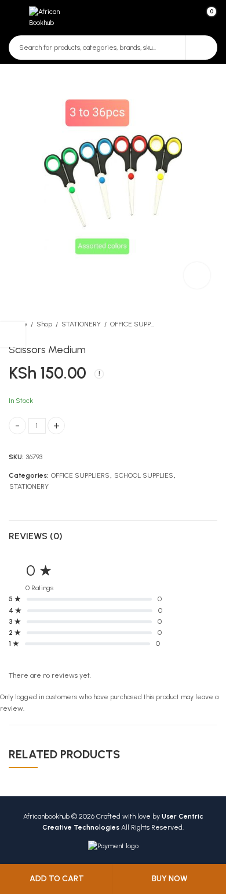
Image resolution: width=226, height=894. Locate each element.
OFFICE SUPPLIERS (133, 324)
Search (201, 47)
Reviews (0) (36, 536)
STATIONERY (81, 324)
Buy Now (170, 879)
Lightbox (197, 275)
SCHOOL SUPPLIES (143, 475)
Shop (44, 324)
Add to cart (57, 879)
